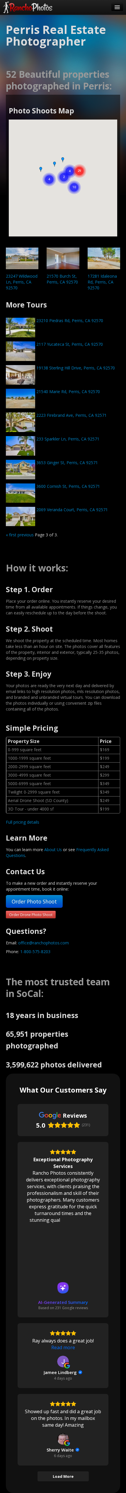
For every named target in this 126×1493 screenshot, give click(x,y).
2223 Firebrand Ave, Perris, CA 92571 (71, 415)
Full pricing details (22, 822)
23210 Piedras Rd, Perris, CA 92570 (69, 320)
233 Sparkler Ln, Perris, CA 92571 (67, 439)
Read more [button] (63, 1347)
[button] (41, 169)
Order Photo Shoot (34, 901)
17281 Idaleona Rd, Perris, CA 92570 (102, 282)
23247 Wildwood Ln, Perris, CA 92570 (22, 282)
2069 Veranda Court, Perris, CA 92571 (71, 509)
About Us (53, 849)
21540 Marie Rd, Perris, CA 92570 (67, 391)
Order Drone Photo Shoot (30, 914)
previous (26, 535)
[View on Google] (63, 1361)
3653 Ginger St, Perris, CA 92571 (66, 462)
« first (11, 535)
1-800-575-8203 (35, 951)
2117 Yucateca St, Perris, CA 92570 (69, 344)
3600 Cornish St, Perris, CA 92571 (67, 486)
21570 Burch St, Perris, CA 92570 (62, 279)
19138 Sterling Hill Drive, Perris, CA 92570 (75, 368)
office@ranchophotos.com (43, 943)
